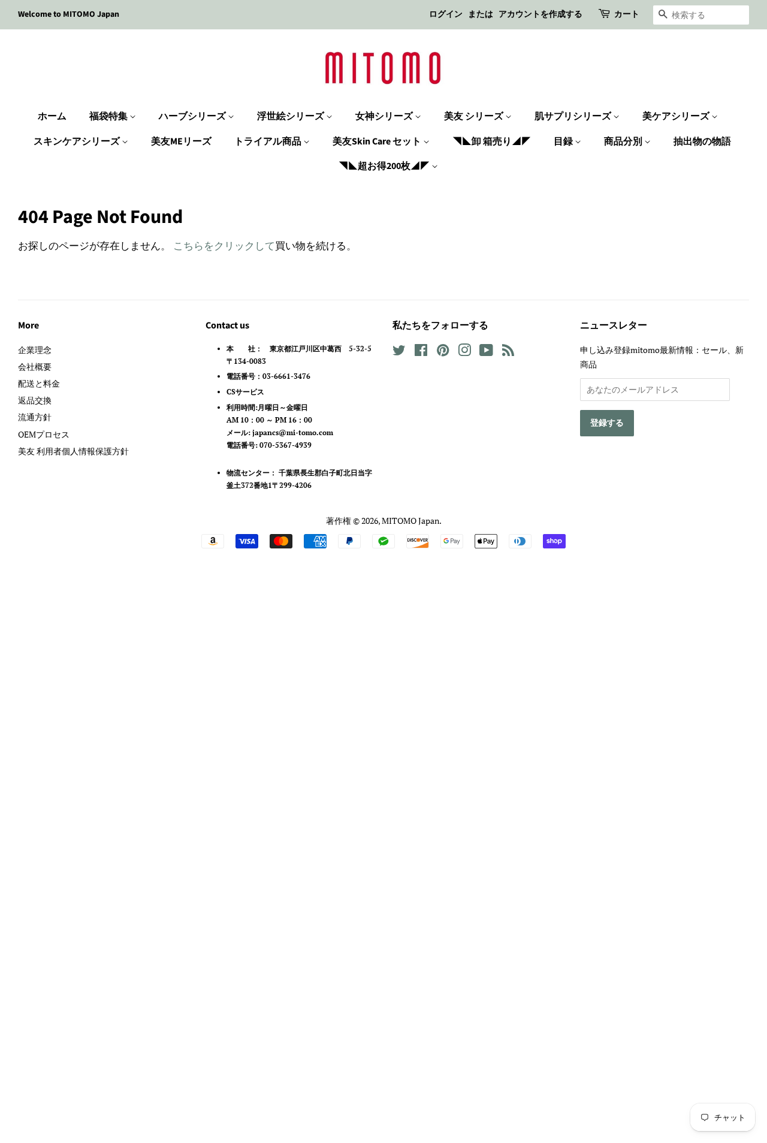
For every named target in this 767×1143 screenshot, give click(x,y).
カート (626, 14)
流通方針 (35, 417)
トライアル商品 (268, 141)
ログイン (446, 14)
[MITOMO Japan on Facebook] (421, 352)
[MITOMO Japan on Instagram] (464, 352)
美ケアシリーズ (676, 116)
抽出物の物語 (702, 141)
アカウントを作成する (540, 14)
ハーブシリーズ (193, 116)
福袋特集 (109, 116)
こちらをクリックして (224, 245)
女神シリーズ (385, 116)
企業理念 (35, 349)
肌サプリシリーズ (574, 116)
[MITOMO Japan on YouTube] (486, 352)
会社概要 (35, 366)
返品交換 (35, 400)
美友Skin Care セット (378, 141)
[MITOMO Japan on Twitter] (399, 352)
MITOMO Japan (410, 520)
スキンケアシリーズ (78, 141)
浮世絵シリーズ (291, 116)
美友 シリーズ (474, 116)
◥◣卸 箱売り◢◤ (491, 141)
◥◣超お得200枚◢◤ (385, 166)
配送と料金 (39, 383)
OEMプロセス (44, 434)
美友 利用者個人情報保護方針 (73, 451)
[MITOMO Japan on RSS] (508, 352)
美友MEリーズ (181, 141)
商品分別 (624, 141)
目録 (564, 141)
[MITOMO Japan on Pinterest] (442, 352)
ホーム (52, 116)
